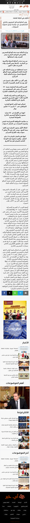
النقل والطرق (24, 506)
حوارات (5, 514)
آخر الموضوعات (20, 453)
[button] (3, 398)
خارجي (24, 514)
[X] (9, 293)
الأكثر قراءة (23, 412)
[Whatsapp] (20, 3)
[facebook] (4, 293)
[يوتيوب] (15, 3)
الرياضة (19, 502)
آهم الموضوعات (15, 383)
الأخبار (20, 15)
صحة (3, 506)
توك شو (13, 510)
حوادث (24, 510)
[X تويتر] (12, 3)
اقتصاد (13, 502)
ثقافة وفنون (6, 502)
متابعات (9, 506)
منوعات (18, 514)
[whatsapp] (15, 293)
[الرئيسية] (7, 3)
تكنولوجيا (16, 506)
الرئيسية (25, 15)
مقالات (19, 510)
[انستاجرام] (17, 3)
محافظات (6, 510)
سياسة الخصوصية (15, 518)
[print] (25, 293)
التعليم (12, 514)
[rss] (22, 3)
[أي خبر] (15, 310)
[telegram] (20, 293)
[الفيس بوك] (10, 3)
